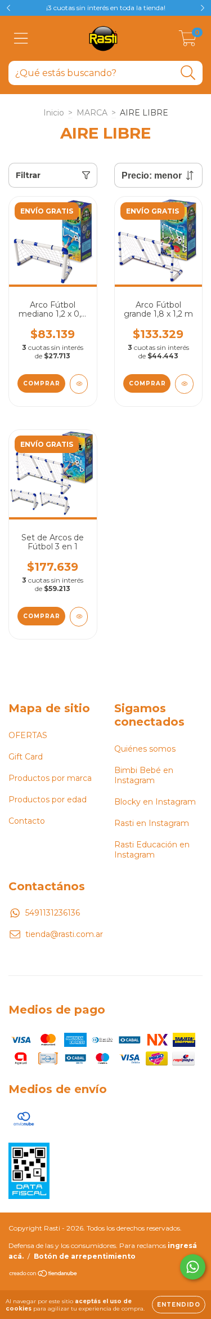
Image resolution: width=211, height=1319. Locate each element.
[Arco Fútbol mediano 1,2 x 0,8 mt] (79, 384)
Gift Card (25, 757)
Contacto (26, 821)
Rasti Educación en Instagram (152, 850)
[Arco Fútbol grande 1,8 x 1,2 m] (184, 384)
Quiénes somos (145, 749)
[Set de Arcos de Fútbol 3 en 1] (79, 617)
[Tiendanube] (43, 1275)
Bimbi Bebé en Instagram (143, 775)
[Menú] (21, 38)
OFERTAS (27, 735)
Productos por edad (47, 799)
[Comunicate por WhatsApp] (192, 1267)
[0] (187, 41)
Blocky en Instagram (155, 802)
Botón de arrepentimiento (85, 1256)
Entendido (178, 1304)
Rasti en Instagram (151, 823)
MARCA (92, 113)
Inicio (53, 113)
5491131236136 (52, 913)
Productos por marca (50, 778)
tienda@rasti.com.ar (64, 934)
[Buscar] (188, 73)
